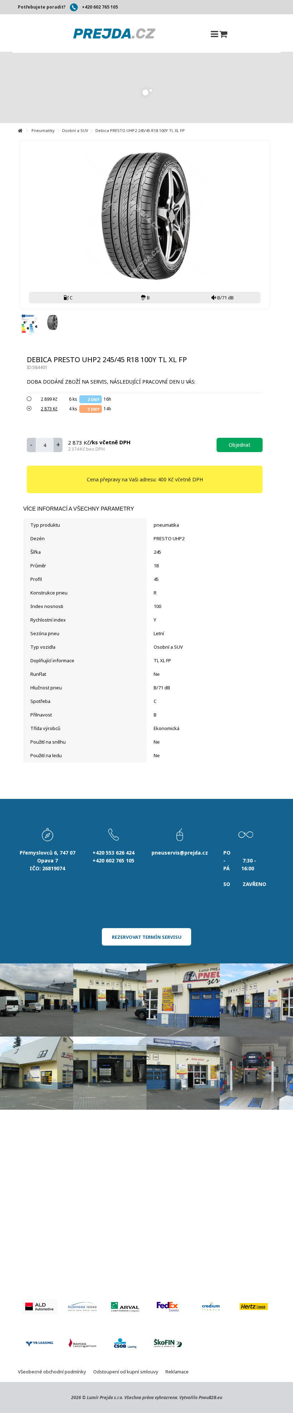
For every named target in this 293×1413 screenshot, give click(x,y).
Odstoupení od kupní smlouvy (125, 1371)
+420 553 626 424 (113, 852)
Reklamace (177, 1371)
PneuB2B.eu (210, 1397)
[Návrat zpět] (20, 130)
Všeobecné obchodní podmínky (52, 1371)
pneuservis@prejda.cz (180, 852)
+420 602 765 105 (100, 7)
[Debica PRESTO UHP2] (52, 322)
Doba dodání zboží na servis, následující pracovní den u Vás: (112, 381)
